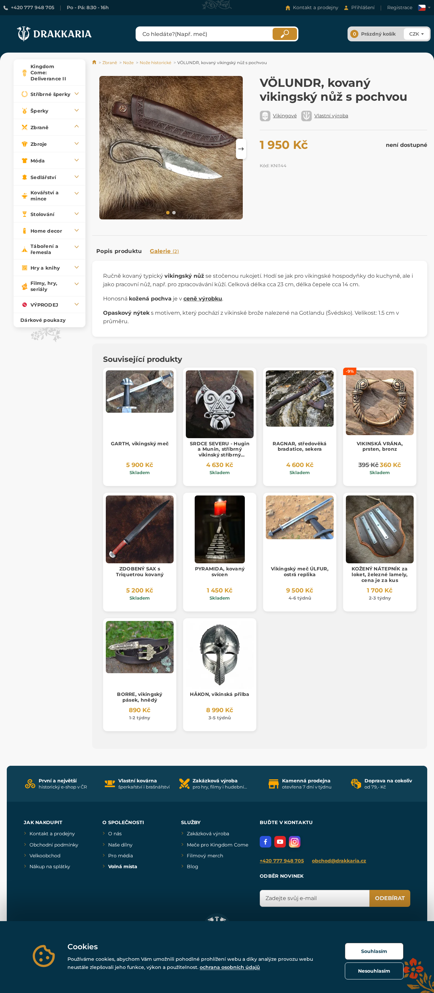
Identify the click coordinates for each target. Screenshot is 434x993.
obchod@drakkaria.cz (339, 861)
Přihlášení (363, 7)
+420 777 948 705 (32, 7)
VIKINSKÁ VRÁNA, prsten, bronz (380, 446)
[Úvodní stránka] (94, 62)
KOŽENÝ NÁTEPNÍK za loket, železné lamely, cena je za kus (380, 574)
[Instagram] (294, 842)
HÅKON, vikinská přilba (219, 694)
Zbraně (109, 62)
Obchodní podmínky (53, 845)
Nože (128, 62)
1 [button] (167, 212)
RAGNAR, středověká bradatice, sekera (300, 446)
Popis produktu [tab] (119, 251)
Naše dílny (120, 845)
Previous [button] (101, 149)
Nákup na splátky (49, 866)
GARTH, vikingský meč (140, 444)
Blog (192, 866)
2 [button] (173, 212)
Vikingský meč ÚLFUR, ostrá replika (300, 572)
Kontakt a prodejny (315, 7)
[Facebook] (265, 842)
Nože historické (155, 62)
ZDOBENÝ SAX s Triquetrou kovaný (140, 572)
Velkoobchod (44, 856)
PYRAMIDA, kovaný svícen (219, 572)
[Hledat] (285, 34)
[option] (171, 148)
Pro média (120, 856)
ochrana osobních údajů (230, 967)
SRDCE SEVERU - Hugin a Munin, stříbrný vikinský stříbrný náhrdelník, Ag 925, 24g (220, 455)
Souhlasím (374, 951)
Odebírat (390, 898)
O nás (115, 834)
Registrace (399, 7)
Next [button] (241, 149)
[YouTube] (280, 842)
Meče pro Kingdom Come (217, 845)
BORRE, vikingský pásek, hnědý (139, 697)
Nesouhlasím (374, 971)
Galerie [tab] (164, 251)
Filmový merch (205, 856)
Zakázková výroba (208, 834)
